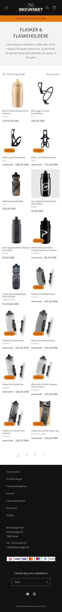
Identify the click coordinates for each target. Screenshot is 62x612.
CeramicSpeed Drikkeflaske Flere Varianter (14, 295)
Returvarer (11, 508)
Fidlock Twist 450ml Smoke (43, 294)
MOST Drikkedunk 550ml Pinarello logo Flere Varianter (44, 248)
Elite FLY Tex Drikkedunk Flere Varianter (15, 112)
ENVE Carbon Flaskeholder (13, 157)
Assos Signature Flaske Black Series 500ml (43, 202)
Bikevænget (27, 606)
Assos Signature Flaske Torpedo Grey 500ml (16, 248)
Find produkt (13, 471)
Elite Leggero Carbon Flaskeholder (40, 112)
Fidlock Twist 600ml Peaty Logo (45, 431)
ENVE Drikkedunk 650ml (12, 201)
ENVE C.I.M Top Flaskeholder (43, 157)
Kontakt (10, 493)
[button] (6, 7)
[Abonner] (46, 582)
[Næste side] (43, 454)
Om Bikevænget (14, 478)
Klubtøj (10, 515)
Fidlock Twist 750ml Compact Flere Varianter (44, 385)
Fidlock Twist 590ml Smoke (43, 340)
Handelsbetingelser (16, 486)
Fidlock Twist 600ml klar (13, 384)
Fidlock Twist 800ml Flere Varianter (13, 432)
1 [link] (18, 454)
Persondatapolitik (15, 500)
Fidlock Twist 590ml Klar (13, 340)
